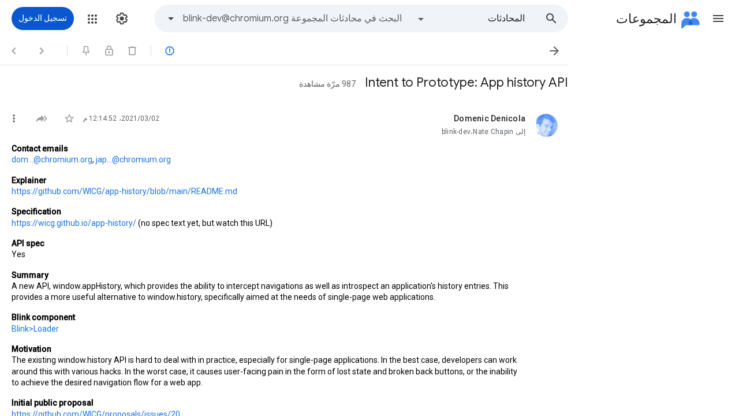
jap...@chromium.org (133, 159)
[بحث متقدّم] (171, 18)
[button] (718, 18)
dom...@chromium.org (52, 159)
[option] (470, 18)
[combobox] (292, 18)
